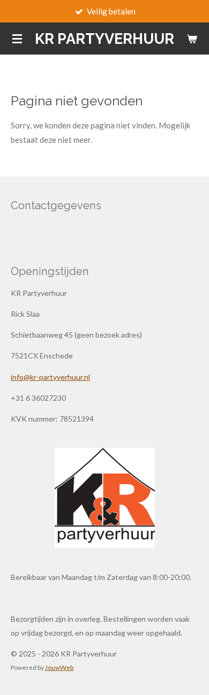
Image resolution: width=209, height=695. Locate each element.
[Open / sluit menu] (17, 38)
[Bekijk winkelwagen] (192, 38)
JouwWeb (59, 667)
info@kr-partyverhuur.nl (50, 376)
